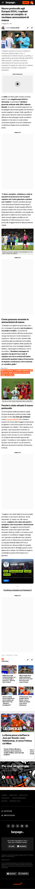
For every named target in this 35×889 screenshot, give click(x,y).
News (5, 571)
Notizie (15, 655)
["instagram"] (8, 777)
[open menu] (2, 2)
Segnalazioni (13, 795)
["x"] (16, 777)
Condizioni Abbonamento (19, 798)
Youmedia (4, 795)
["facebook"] (20, 777)
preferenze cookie (15, 801)
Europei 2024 (17, 564)
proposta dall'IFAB (12, 419)
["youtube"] (12, 777)
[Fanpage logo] (11, 2)
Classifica (28, 571)
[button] (32, 27)
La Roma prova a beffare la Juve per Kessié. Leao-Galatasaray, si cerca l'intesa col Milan (17, 739)
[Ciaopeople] (17, 884)
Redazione (4, 801)
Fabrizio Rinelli (15, 28)
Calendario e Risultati (16, 571)
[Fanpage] (17, 832)
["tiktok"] (3, 777)
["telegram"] (25, 777)
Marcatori (7, 574)
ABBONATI (26, 2)
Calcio (3, 655)
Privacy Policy (23, 795)
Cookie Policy (5, 798)
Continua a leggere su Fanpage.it (17, 590)
